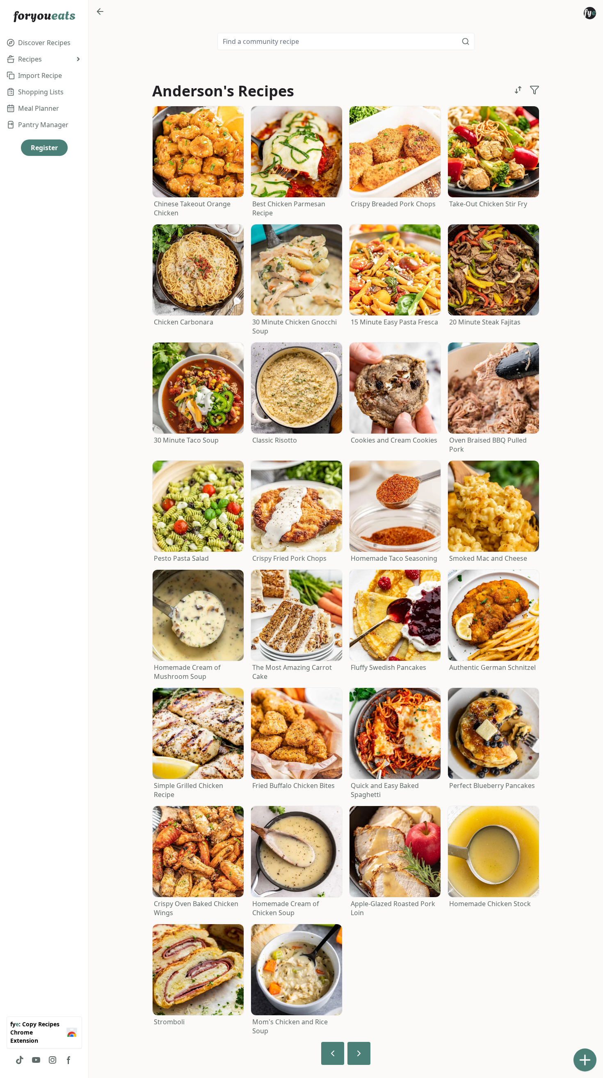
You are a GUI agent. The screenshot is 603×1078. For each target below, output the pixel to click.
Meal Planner (38, 108)
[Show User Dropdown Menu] (589, 13)
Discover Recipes (44, 42)
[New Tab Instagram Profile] (52, 1060)
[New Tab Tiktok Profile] (20, 1060)
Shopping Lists (41, 91)
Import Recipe (40, 75)
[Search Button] (466, 41)
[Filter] (534, 90)
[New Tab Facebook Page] (69, 1060)
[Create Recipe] (584, 1059)
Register (44, 147)
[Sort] (518, 90)
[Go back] (100, 11)
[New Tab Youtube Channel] (36, 1060)
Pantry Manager (43, 124)
